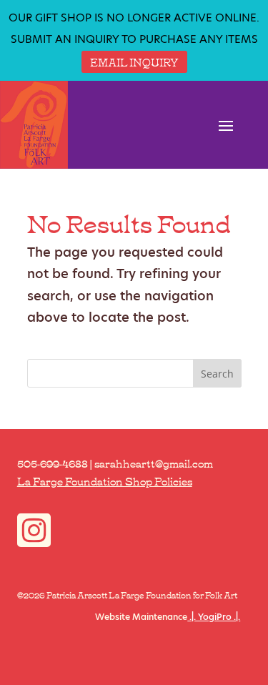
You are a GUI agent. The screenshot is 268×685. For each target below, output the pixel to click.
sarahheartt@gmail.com (153, 462)
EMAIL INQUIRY (134, 61)
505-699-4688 (52, 462)
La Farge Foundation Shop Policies (104, 480)
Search (217, 373)
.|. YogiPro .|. (213, 617)
